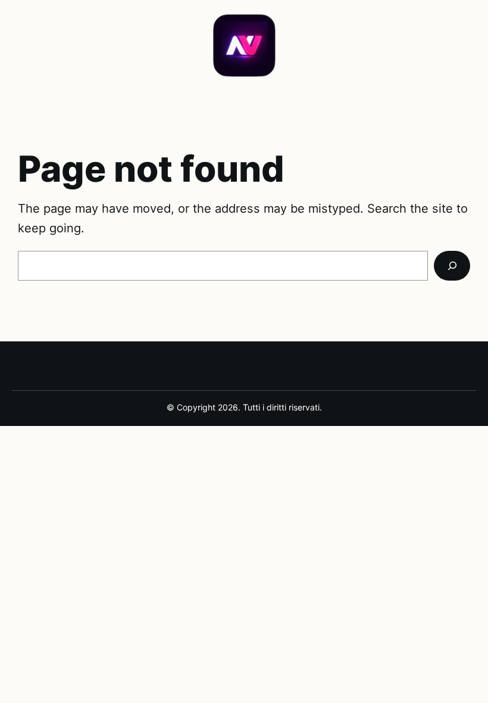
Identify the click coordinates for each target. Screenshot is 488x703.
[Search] (452, 266)
